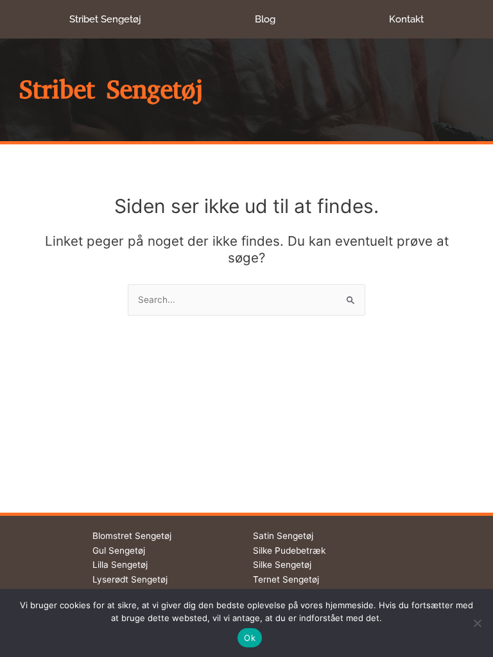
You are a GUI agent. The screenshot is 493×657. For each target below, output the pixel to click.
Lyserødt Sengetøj (130, 579)
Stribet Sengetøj (105, 19)
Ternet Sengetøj (286, 579)
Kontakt (406, 19)
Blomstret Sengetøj (131, 536)
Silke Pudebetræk (289, 550)
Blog (265, 19)
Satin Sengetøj (283, 536)
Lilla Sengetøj (120, 564)
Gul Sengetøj (118, 550)
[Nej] (477, 623)
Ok (249, 638)
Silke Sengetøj (282, 564)
